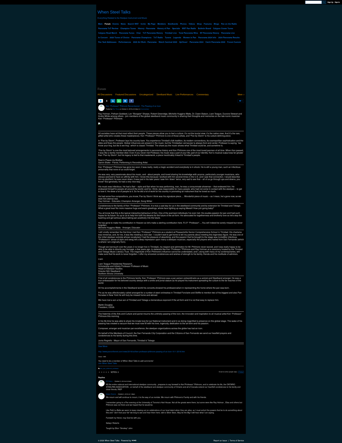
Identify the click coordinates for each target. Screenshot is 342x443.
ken (101, 368)
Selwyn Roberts (111, 394)
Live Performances (184, 94)
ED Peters (109, 381)
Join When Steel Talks (107, 363)
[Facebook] (131, 101)
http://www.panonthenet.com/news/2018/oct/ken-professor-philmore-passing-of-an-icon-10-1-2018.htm (141, 351)
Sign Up (330, 2)
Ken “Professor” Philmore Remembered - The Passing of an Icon (133, 106)
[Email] (125, 101)
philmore (109, 368)
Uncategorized (146, 94)
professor (116, 368)
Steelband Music (164, 94)
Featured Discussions (125, 94)
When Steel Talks (114, 12)
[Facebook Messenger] (100, 101)
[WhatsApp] (119, 101)
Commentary (203, 94)
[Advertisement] (171, 67)
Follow (241, 372)
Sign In (337, 2)
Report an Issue (220, 440)
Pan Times (116, 109)
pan (104, 368)
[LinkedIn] (112, 101)
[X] (106, 101)
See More (102, 346)
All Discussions (105, 94)
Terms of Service (237, 440)
